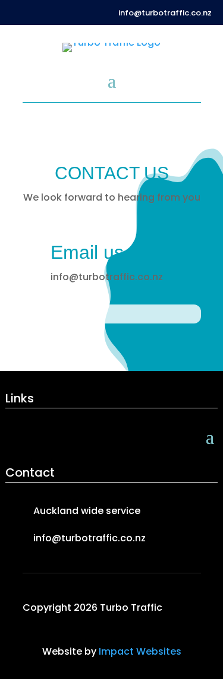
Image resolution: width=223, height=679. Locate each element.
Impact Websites (140, 651)
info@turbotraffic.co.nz (165, 12)
